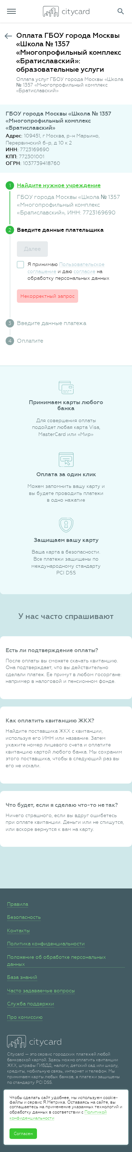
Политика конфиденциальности (46, 943)
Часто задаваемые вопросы (41, 990)
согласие (84, 271)
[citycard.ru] (66, 11)
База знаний (22, 977)
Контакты (18, 930)
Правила (17, 904)
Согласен (23, 1133)
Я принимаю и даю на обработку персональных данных (68, 271)
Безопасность (24, 917)
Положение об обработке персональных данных (56, 960)
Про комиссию (25, 1017)
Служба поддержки (30, 1003)
